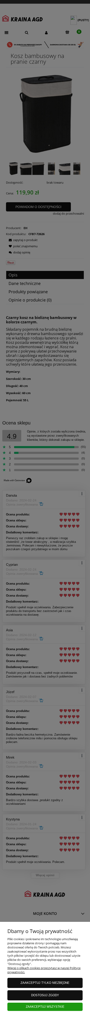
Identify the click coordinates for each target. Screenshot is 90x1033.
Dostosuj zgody (45, 995)
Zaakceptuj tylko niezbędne (45, 983)
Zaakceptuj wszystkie (45, 1006)
